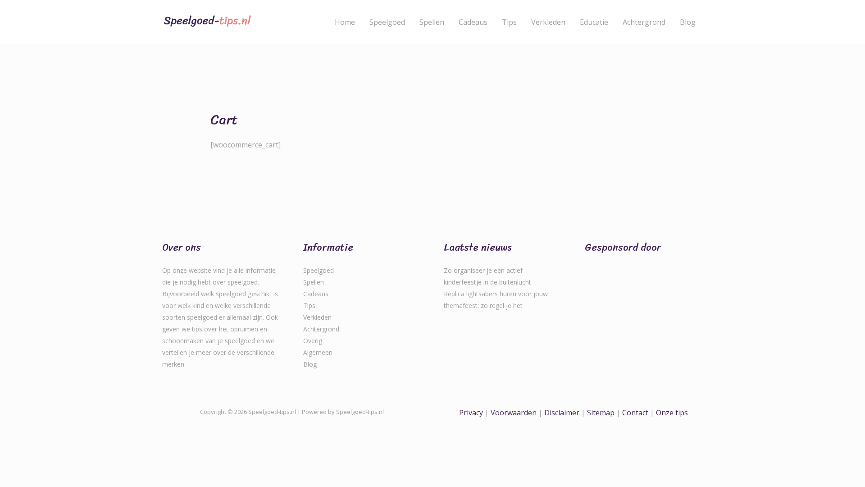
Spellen (431, 22)
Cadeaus (473, 22)
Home (345, 22)
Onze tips (672, 413)
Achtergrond (644, 22)
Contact (636, 413)
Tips (509, 22)
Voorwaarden (514, 413)
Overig (312, 340)
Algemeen (317, 352)
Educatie (594, 22)
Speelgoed (387, 22)
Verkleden (548, 22)
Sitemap (601, 413)
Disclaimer (561, 413)
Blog (688, 22)
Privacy (471, 413)
